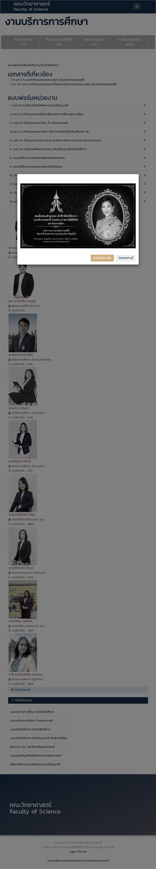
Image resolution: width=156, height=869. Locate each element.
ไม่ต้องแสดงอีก (102, 258)
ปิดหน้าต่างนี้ (126, 258)
